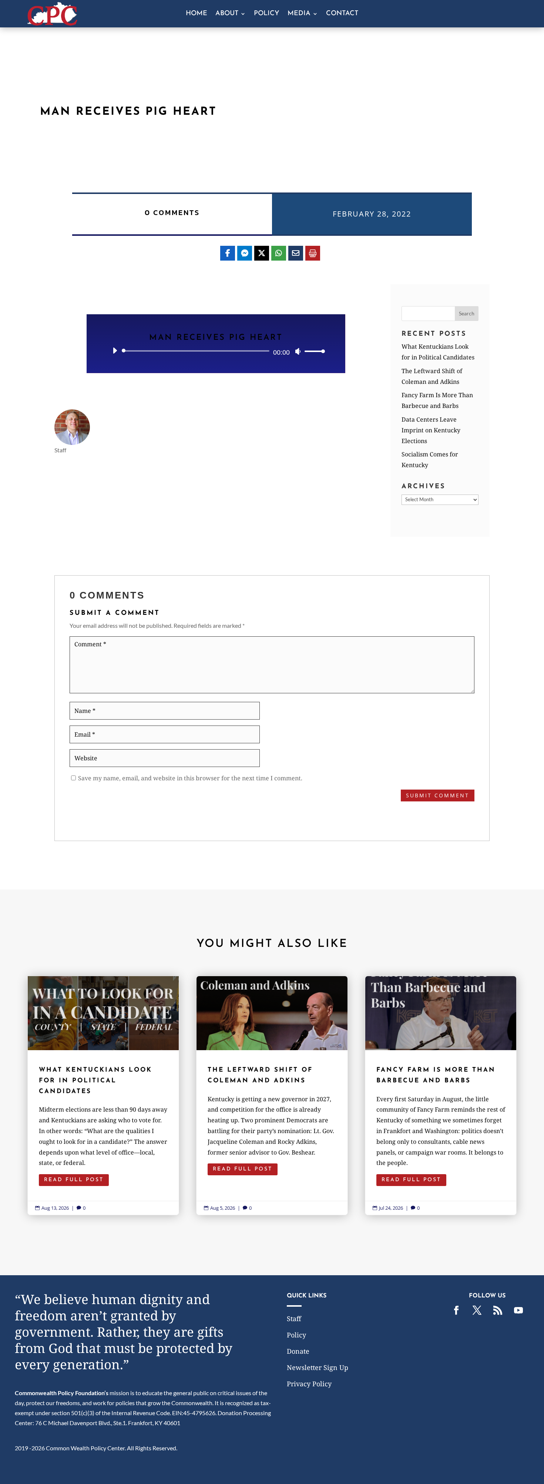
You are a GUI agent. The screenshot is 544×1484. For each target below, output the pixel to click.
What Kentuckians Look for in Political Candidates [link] (103, 1095)
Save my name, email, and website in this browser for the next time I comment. (190, 778)
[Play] (115, 350)
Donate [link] (298, 1351)
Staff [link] (294, 1318)
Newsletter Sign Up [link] (317, 1367)
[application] (216, 351)
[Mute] (298, 351)
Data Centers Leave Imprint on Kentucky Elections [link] (431, 430)
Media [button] (299, 14)
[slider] (312, 351)
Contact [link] (342, 14)
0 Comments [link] (172, 212)
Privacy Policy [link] (309, 1383)
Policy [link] (266, 14)
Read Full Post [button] (74, 1180)
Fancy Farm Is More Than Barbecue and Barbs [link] (440, 1095)
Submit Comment (437, 795)
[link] (52, 23)
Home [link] (196, 14)
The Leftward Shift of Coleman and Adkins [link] (272, 1095)
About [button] (226, 14)
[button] (466, 313)
